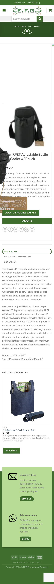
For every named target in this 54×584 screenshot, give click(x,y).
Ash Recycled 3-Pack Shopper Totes (19, 430)
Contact (30, 2)
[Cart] (50, 10)
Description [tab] (10, 251)
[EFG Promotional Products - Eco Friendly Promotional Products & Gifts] (27, 10)
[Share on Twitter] (15, 229)
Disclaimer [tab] (10, 262)
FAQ (38, 2)
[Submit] (40, 18)
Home (17, 26)
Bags (24, 26)
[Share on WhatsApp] (5, 229)
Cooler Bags (33, 26)
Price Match (19, 2)
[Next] (13, 95)
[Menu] (4, 10)
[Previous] (5, 95)
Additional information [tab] (17, 256)
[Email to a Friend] (21, 229)
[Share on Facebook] (10, 229)
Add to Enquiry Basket (20, 212)
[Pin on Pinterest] (26, 229)
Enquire (26, 220)
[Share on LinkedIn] (32, 229)
